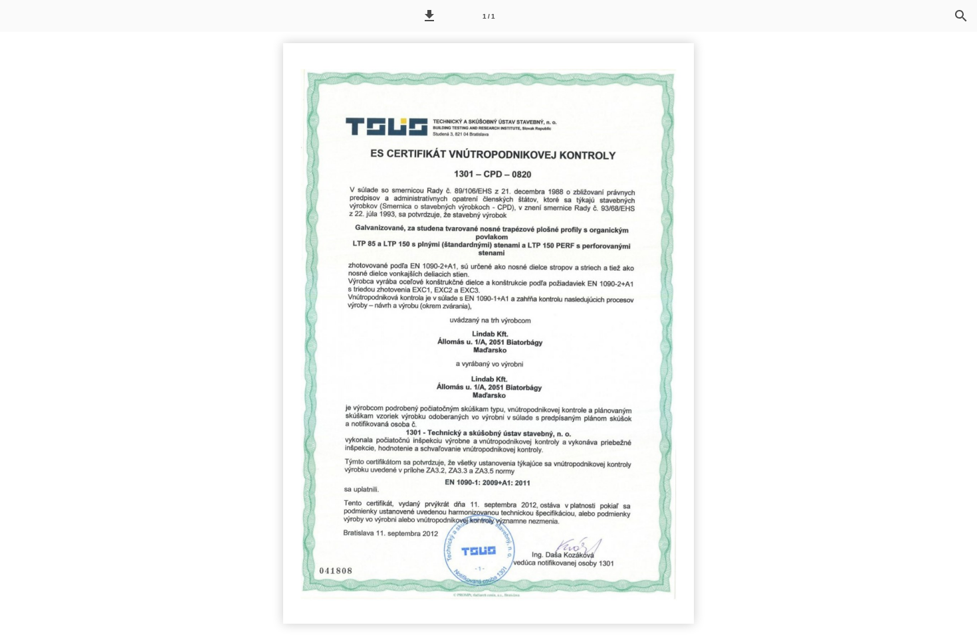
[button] (429, 16)
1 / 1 (489, 16)
